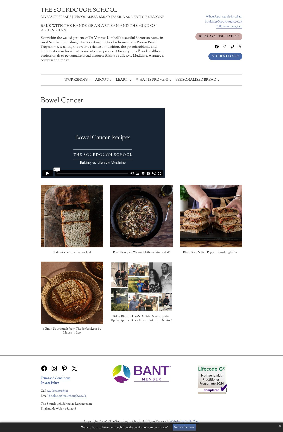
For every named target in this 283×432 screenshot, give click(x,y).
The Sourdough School (79, 10)
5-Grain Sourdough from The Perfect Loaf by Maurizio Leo (72, 331)
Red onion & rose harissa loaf (72, 252)
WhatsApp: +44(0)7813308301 (224, 17)
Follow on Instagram (229, 26)
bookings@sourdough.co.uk (223, 22)
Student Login (225, 56)
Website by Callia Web (184, 421)
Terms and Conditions (55, 378)
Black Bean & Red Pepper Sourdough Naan (211, 252)
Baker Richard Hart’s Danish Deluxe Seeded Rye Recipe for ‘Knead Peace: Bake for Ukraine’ (141, 318)
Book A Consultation (219, 36)
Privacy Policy (50, 383)
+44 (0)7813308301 (57, 391)
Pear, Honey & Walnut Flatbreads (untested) (141, 252)
